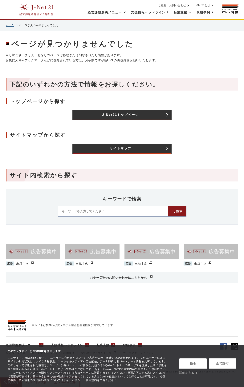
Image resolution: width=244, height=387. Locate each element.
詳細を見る (186, 372)
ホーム (10, 25)
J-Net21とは (202, 5)
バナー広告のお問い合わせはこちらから (119, 277)
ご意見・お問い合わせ (172, 5)
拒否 (193, 363)
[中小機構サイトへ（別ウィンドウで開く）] (230, 9)
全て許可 (222, 363)
